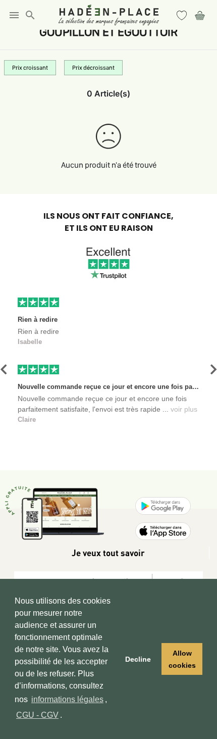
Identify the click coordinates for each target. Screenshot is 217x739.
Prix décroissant (93, 67)
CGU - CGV (37, 715)
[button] (3, 369)
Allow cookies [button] (182, 659)
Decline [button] (138, 659)
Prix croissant (30, 67)
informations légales (67, 699)
